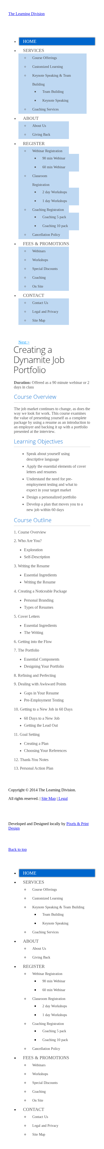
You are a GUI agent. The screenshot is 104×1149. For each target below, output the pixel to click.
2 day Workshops (54, 192)
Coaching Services (45, 109)
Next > (24, 342)
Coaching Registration (48, 210)
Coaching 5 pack (54, 217)
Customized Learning (47, 67)
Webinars (38, 251)
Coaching (39, 277)
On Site (37, 286)
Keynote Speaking (55, 100)
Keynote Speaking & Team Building (51, 80)
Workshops (40, 260)
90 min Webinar (53, 158)
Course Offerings (44, 58)
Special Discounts (45, 269)
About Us (39, 126)
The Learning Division (26, 14)
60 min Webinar (53, 167)
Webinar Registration (47, 151)
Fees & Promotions (46, 243)
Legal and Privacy (45, 312)
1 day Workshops (54, 201)
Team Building (53, 92)
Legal (63, 798)
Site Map (38, 320)
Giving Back (41, 134)
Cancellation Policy (46, 235)
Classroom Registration (40, 180)
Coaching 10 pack (55, 226)
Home (29, 41)
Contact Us (40, 303)
